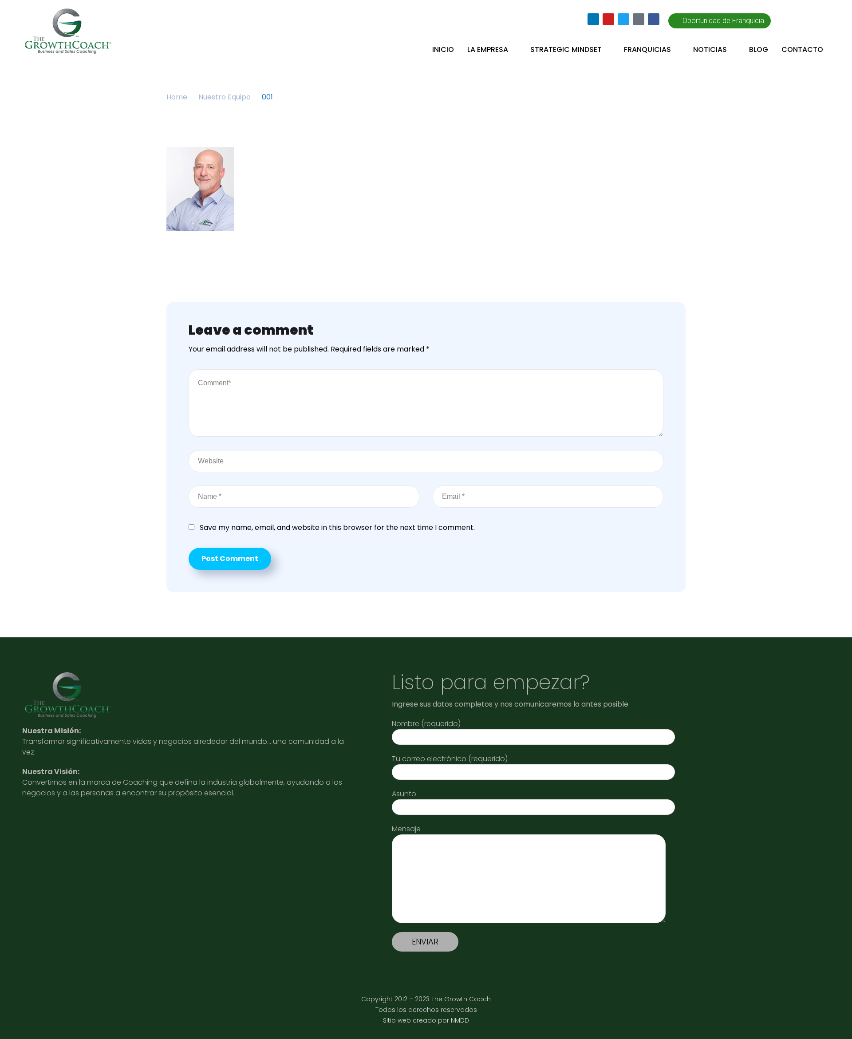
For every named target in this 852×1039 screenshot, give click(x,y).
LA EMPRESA (487, 49)
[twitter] (103, 823)
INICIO (443, 49)
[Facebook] (653, 19)
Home (176, 97)
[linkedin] (37, 823)
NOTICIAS (710, 49)
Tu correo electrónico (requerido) (450, 759)
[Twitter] (623, 19)
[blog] (136, 823)
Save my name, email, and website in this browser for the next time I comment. (337, 527)
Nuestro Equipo (224, 97)
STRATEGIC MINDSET (566, 49)
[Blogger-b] (638, 19)
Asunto (404, 794)
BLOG (758, 49)
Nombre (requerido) (426, 724)
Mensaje (406, 829)
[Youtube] (608, 19)
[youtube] (70, 823)
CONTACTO (802, 49)
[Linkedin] (593, 19)
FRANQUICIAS (647, 49)
